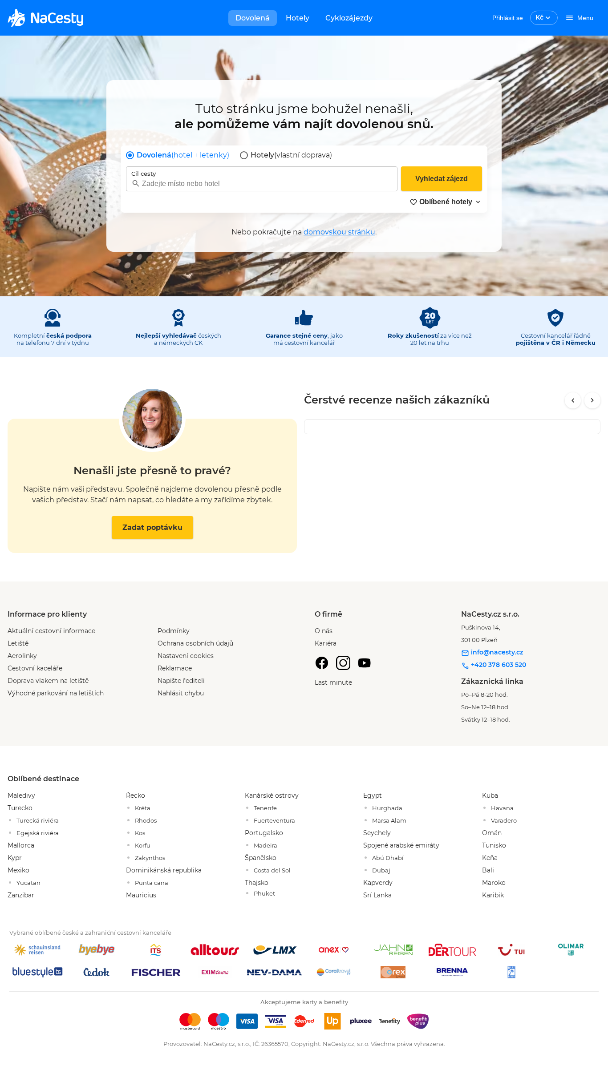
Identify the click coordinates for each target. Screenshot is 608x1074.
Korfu (142, 845)
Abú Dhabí (388, 857)
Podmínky (174, 631)
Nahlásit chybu (181, 693)
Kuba (490, 795)
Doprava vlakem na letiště (48, 681)
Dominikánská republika (164, 870)
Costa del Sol (272, 870)
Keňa (490, 858)
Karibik (493, 895)
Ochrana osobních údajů (195, 643)
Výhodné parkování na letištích (56, 693)
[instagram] (343, 663)
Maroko (494, 883)
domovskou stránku (339, 232)
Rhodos (146, 820)
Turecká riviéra (37, 820)
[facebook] (322, 663)
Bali (488, 870)
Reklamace (175, 668)
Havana (502, 808)
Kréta (142, 808)
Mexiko (18, 870)
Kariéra (325, 643)
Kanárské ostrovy (272, 795)
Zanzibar (21, 895)
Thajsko (256, 883)
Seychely (377, 833)
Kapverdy (378, 883)
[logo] (45, 17)
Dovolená (252, 18)
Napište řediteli (181, 681)
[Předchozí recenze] (573, 400)
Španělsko (260, 858)
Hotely (297, 18)
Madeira (265, 845)
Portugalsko (264, 833)
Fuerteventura (274, 820)
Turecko (20, 808)
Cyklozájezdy (349, 18)
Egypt (372, 795)
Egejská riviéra (37, 832)
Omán (492, 833)
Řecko (135, 795)
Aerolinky (22, 656)
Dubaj (381, 870)
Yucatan (28, 882)
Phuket (264, 893)
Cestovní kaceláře (35, 668)
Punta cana (151, 882)
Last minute (333, 682)
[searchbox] (261, 183)
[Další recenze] (592, 400)
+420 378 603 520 (497, 665)
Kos (140, 832)
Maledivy (21, 795)
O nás (323, 631)
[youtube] (364, 663)
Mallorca (21, 845)
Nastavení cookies (186, 656)
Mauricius (141, 895)
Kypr (15, 858)
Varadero (504, 820)
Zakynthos (150, 857)
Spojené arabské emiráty (401, 845)
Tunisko (494, 845)
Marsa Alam (389, 820)
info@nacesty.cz (496, 652)
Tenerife (265, 808)
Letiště (18, 643)
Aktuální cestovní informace (51, 631)
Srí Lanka (377, 895)
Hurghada (387, 808)
